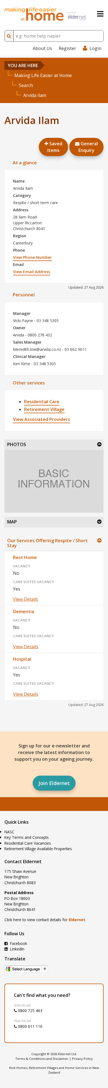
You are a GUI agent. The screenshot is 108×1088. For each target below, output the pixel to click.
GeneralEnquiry (88, 147)
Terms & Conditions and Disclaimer (41, 1059)
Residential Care (41, 402)
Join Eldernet (54, 783)
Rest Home (25, 557)
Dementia (23, 611)
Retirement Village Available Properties (38, 848)
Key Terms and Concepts (26, 837)
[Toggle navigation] (100, 14)
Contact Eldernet (23, 861)
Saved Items (54, 147)
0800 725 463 (29, 1010)
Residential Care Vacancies (27, 843)
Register (67, 48)
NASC (9, 831)
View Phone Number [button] (32, 257)
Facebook (18, 943)
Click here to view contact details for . (45, 919)
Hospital (22, 659)
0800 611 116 (29, 1026)
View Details (25, 599)
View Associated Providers (41, 419)
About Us (42, 48)
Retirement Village (44, 409)
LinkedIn (16, 949)
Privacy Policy (82, 1059)
